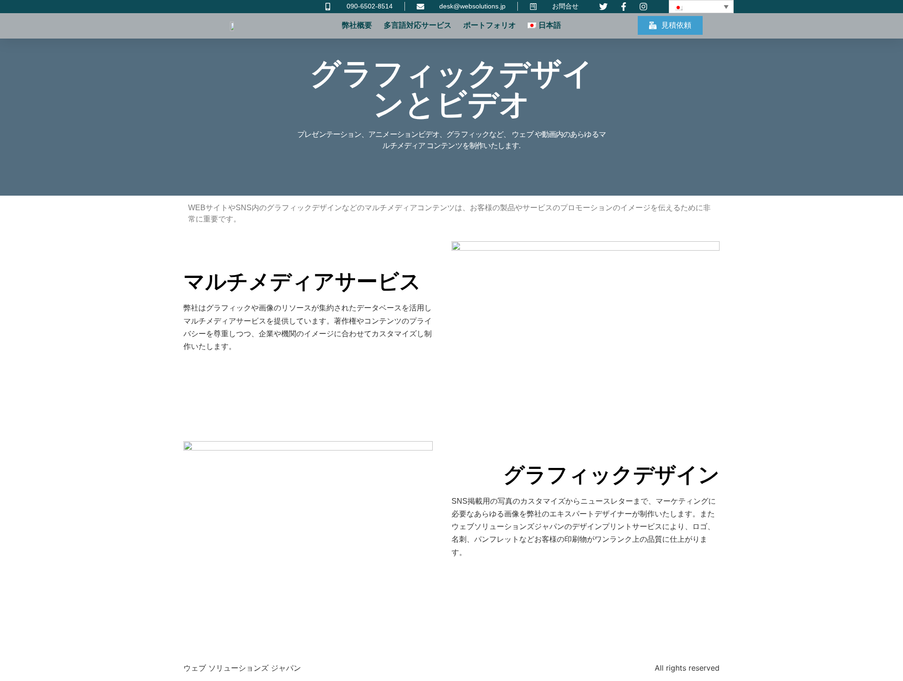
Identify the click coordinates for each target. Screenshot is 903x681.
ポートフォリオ (489, 25)
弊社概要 (357, 25)
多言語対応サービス (418, 25)
